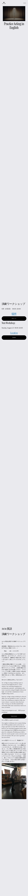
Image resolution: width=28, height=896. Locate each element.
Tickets (14, 337)
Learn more (14, 716)
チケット (14, 318)
